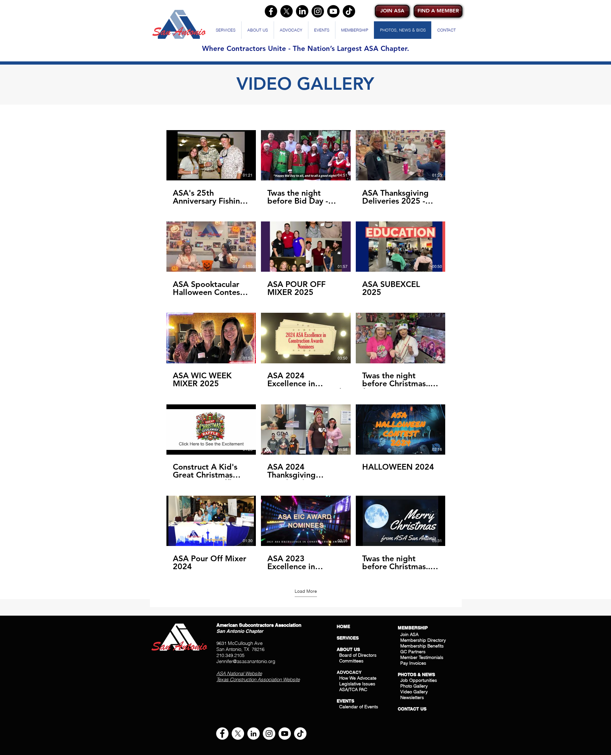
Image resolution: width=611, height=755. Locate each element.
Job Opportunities (418, 680)
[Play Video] (211, 155)
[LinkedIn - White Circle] (253, 733)
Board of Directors (357, 655)
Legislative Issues (357, 684)
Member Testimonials (421, 657)
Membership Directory (422, 640)
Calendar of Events (358, 707)
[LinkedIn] (302, 11)
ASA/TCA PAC (353, 689)
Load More (306, 591)
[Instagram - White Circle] (269, 733)
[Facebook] (271, 11)
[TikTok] (349, 11)
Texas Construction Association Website (258, 679)
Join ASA (409, 634)
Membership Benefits (422, 646)
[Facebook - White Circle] (222, 733)
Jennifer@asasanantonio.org (245, 661)
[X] (286, 11)
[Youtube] (333, 11)
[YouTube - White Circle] (284, 733)
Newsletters (411, 697)
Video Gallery (414, 692)
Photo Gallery (414, 686)
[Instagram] (318, 11)
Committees (351, 661)
